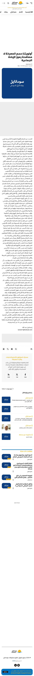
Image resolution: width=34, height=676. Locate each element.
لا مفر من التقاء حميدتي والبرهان (25, 427)
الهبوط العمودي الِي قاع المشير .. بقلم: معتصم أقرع (23, 476)
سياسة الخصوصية (26, 673)
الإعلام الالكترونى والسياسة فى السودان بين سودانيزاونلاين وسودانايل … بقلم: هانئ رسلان (23, 419)
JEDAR (14, 661)
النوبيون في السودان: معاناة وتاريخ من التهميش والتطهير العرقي (23, 407)
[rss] (9, 375)
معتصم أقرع (30, 480)
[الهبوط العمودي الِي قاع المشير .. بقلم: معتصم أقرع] (6, 477)
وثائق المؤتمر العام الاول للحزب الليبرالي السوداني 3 (23, 485)
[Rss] (15, 665)
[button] (5, 672)
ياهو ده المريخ (29, 437)
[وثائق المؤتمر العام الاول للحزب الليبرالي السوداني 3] (6, 485)
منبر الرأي (8, 479)
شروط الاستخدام (15, 673)
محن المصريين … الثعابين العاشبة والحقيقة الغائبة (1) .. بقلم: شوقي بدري (22, 400)
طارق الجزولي (29, 459)
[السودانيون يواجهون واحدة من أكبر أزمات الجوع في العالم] (6, 456)
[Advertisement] (17, 32)
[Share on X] (16, 349)
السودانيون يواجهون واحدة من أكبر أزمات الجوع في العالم (22, 456)
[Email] (12, 349)
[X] (17, 375)
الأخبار (9, 458)
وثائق (9, 487)
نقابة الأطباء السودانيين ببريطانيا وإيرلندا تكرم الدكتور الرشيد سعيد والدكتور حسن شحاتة (22, 466)
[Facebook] (25, 375)
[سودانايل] (18, 3)
